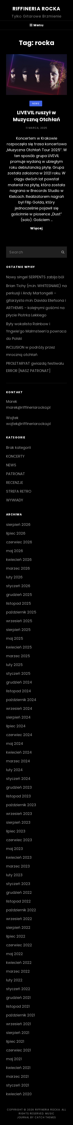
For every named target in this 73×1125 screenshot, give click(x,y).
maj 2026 (14, 550)
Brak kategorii (18, 447)
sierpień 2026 (18, 524)
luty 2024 (14, 769)
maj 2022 (14, 953)
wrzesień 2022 (19, 918)
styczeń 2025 (18, 673)
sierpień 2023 (18, 822)
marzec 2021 (17, 1076)
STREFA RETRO (18, 491)
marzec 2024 (18, 761)
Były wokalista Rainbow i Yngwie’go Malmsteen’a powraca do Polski (36, 331)
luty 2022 (14, 980)
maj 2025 (14, 638)
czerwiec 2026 (19, 542)
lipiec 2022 (15, 936)
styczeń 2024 (18, 778)
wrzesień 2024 (19, 708)
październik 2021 (20, 1015)
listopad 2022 (18, 901)
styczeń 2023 (18, 883)
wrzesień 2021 (18, 1023)
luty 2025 (14, 664)
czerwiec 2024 (19, 734)
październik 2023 (21, 804)
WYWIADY (14, 500)
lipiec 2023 (15, 831)
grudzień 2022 (19, 892)
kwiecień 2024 (19, 752)
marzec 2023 (18, 866)
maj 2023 (14, 848)
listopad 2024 (18, 690)
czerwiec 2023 (19, 839)
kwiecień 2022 (19, 962)
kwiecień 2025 (19, 647)
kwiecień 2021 (18, 1067)
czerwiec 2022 (19, 945)
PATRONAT (15, 473)
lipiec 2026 (15, 533)
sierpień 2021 (17, 1032)
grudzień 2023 (19, 787)
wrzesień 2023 (19, 813)
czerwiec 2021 (18, 1050)
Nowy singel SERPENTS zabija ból (35, 277)
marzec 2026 (18, 568)
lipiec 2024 (16, 726)
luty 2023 (14, 874)
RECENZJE (14, 482)
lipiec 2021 (15, 1041)
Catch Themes (45, 1117)
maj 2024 (14, 743)
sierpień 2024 (18, 717)
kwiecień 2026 (19, 559)
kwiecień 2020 (19, 1093)
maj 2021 (14, 1058)
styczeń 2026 (18, 585)
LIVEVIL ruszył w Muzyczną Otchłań (36, 116)
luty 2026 (14, 577)
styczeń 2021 (17, 1085)
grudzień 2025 (19, 594)
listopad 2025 (18, 603)
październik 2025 (21, 612)
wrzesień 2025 (19, 620)
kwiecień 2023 (19, 857)
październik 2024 (21, 699)
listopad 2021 (18, 1006)
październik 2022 (21, 910)
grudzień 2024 (19, 682)
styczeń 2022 (18, 988)
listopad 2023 (18, 796)
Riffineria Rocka (36, 8)
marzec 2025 (18, 655)
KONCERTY (15, 456)
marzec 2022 (18, 971)
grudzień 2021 (18, 997)
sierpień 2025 (18, 629)
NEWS (35, 103)
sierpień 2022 (18, 927)
